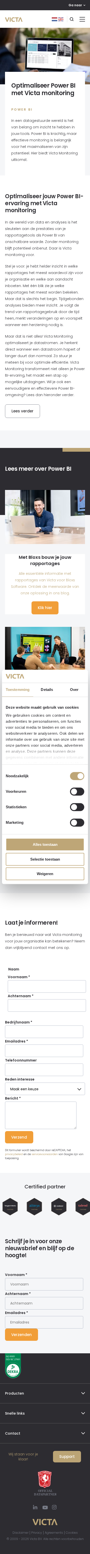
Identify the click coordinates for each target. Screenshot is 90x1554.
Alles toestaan (45, 845)
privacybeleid (14, 1154)
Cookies (72, 1532)
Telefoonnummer (21, 1060)
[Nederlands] (55, 19)
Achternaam (21, 995)
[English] (61, 19)
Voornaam (19, 976)
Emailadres (16, 1041)
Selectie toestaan (45, 859)
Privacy (36, 1532)
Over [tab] (74, 690)
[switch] (77, 792)
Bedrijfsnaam (18, 1022)
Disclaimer (20, 1532)
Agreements (54, 1532)
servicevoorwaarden (45, 1154)
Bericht (13, 1098)
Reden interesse (19, 1079)
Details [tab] (47, 690)
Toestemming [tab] (18, 690)
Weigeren (45, 874)
